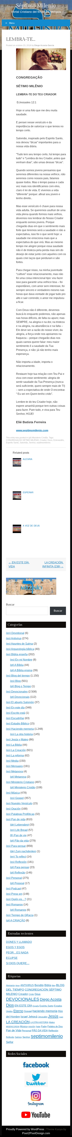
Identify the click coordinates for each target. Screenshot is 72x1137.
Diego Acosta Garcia (44, 45)
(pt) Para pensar (19, 867)
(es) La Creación (16, 750)
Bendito (39, 985)
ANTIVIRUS (27, 985)
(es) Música (13, 792)
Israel (24, 1016)
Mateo (52, 1022)
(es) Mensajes (14, 766)
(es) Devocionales (17, 691)
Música (24, 1026)
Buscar (10, 604)
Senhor (32, 442)
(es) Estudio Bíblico (17, 723)
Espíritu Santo (46, 1006)
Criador (43, 440)
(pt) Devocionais (19, 697)
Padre (44, 1026)
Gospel (28, 1011)
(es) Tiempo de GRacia (19, 915)
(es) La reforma (15, 755)
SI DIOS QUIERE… (17, 963)
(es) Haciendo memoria (20, 728)
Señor (9, 1042)
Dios (10, 1005)
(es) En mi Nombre (21, 659)
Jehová (32, 1016)
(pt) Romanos (18, 909)
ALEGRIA (27, 459)
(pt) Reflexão (17, 872)
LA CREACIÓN (18, 1022)
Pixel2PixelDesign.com (36, 1133)
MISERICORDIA (12, 1027)
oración (31, 1026)
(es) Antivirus (13, 638)
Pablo (38, 1027)
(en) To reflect (18, 856)
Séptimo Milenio (36, 5)
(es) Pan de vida (15, 819)
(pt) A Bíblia (17, 665)
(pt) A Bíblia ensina (21, 670)
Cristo (31, 994)
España (36, 1006)
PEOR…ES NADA (17, 952)
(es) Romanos (14, 904)
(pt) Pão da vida (19, 840)
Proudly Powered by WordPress (25, 1129)
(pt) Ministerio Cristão (38, 438)
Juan (61, 1017)
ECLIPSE (12, 958)
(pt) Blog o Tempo (20, 686)
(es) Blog (15, 681)
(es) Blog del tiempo (18, 675)
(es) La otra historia (21, 734)
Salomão (24, 442)
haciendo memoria (44, 1011)
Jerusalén (42, 1017)
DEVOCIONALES (22, 999)
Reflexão (10, 1037)
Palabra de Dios (55, 1026)
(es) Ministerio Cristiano (20, 782)
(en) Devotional (15, 633)
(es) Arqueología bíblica (20, 649)
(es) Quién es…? (16, 899)
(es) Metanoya (14, 771)
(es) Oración (13, 808)
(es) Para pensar (16, 846)
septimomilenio (43, 442)
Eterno (18, 1011)
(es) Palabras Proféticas (20, 814)
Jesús (53, 1016)
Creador (23, 994)
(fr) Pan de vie (18, 835)
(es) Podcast (13, 888)
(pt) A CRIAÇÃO (15, 920)
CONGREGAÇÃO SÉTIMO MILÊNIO (22, 440)
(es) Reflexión (18, 862)
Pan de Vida (13, 1030)
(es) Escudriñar (15, 718)
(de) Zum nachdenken (23, 851)
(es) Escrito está (15, 712)
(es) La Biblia (14, 744)
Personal (26, 1030)
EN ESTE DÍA (23, 1005)
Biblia (47, 985)
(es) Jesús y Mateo (17, 739)
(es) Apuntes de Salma (19, 643)
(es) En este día (15, 707)
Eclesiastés (58, 440)
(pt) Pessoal (17, 883)
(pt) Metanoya (18, 776)
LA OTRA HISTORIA (39, 1022)
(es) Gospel (17, 798)
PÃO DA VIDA (40, 1030)
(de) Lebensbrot (19, 824)
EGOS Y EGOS (15, 947)
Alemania (10, 985)
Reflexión (53, 1030)
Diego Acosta (50, 999)
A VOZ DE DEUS (31, 525)
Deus (50, 440)
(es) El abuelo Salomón (20, 702)
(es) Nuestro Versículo (19, 803)
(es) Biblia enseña (17, 654)
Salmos (18, 1037)
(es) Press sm (14, 893)
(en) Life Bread (19, 830)
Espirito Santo (12, 442)
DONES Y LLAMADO (19, 942)
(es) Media (12, 760)
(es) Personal (14, 877)
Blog (53, 985)
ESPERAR (28, 492)
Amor (17, 985)
